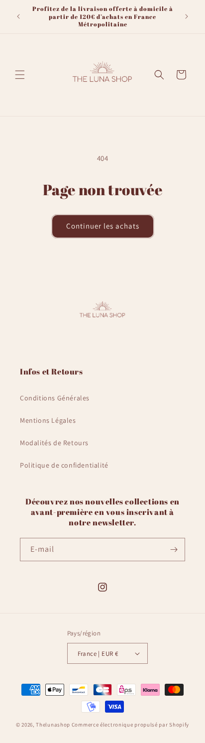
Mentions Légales (48, 420)
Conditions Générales (55, 397)
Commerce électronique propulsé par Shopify (130, 724)
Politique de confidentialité (64, 465)
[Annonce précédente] (18, 16)
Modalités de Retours (54, 442)
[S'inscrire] (174, 549)
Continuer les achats (102, 226)
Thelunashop (53, 724)
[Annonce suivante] (187, 16)
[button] (20, 75)
